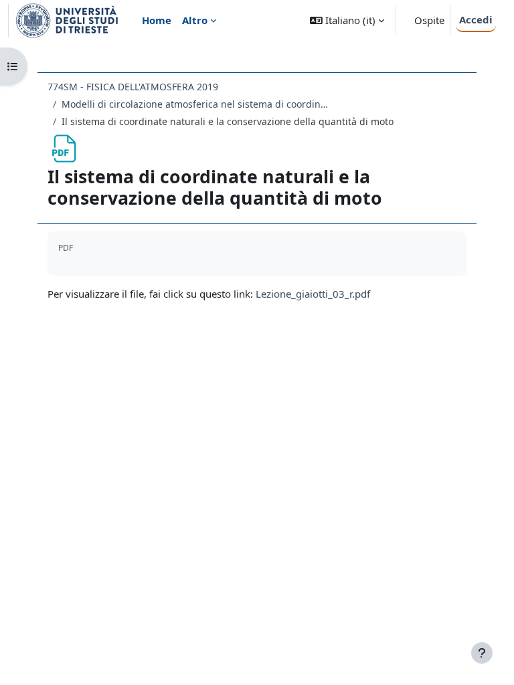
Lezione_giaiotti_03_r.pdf (313, 293)
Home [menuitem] (156, 20)
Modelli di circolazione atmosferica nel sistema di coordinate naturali (195, 104)
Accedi (476, 19)
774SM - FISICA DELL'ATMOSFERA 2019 (133, 86)
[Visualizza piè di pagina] (482, 653)
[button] (347, 20)
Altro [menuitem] (194, 20)
